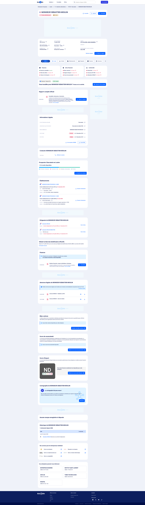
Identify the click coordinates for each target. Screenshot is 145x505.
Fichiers (51, 497)
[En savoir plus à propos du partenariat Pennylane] (85, 452)
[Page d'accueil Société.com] (40, 2)
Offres (65, 2)
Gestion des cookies (88, 503)
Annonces (100, 61)
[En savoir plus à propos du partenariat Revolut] (61, 452)
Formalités (59, 2)
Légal (55, 61)
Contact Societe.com (74, 495)
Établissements (72, 61)
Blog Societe (93, 495)
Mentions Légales (105, 503)
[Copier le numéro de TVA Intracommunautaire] (48, 49)
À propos (76, 503)
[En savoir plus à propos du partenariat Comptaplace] (61, 456)
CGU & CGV (81, 503)
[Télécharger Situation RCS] (85, 137)
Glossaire (72, 497)
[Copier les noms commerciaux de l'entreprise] (85, 130)
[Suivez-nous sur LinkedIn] (92, 499)
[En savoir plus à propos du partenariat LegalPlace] (61, 449)
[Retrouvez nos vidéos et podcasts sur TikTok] (101, 499)
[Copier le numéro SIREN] (46, 42)
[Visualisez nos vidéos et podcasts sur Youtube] (98, 499)
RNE (84, 49)
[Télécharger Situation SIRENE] (85, 133)
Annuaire (51, 498)
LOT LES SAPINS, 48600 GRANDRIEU (88, 42)
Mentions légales (89, 53)
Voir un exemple (56, 102)
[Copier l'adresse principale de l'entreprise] (97, 42)
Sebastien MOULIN (47, 436)
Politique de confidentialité (97, 503)
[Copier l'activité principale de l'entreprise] (85, 122)
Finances (91, 61)
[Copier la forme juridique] (65, 49)
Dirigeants (82, 61)
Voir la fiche (83, 225)
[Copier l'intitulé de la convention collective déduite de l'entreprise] (85, 126)
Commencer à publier (82, 288)
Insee (81, 49)
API (50, 500)
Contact (62, 61)
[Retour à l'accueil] (41, 493)
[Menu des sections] (39, 61)
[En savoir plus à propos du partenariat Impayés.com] (85, 449)
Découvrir (82, 400)
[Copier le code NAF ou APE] (64, 45)
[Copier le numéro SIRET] (49, 45)
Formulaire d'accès (43, 245)
